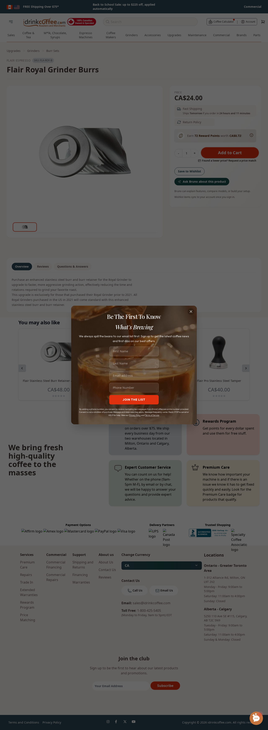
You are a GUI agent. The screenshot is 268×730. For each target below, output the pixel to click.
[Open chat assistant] (256, 718)
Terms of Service (152, 415)
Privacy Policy (135, 415)
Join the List (134, 400)
